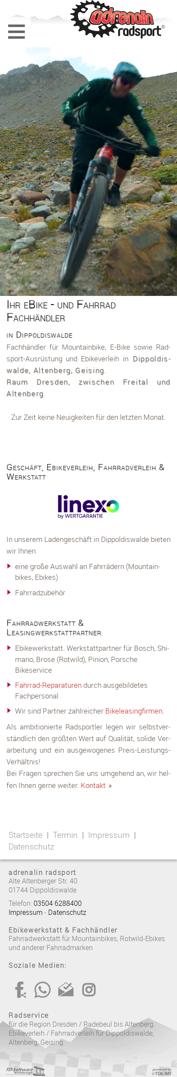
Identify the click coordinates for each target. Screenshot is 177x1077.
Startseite (26, 834)
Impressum (109, 834)
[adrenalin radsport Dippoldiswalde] (88, 19)
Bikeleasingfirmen (133, 711)
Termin (65, 834)
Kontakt (97, 785)
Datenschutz (31, 846)
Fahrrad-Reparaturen (48, 685)
